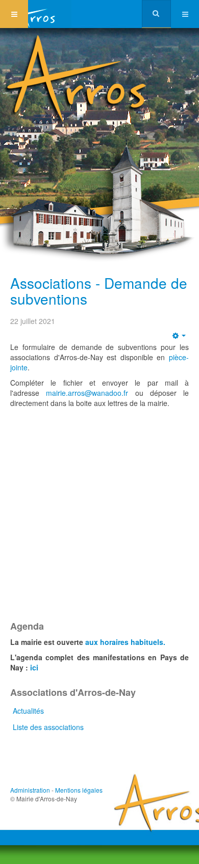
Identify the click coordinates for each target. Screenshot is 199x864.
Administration (30, 790)
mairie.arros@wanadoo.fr (87, 393)
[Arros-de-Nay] (35, 14)
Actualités (28, 711)
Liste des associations (48, 727)
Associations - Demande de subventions (98, 291)
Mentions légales (79, 790)
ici (34, 667)
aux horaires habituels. (125, 642)
